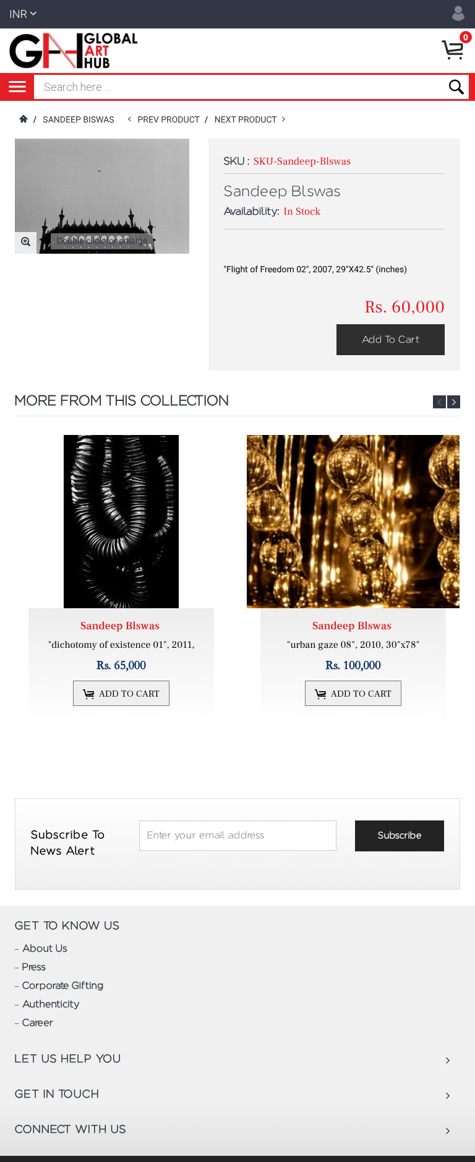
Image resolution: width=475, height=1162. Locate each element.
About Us (44, 949)
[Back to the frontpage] (23, 120)
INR (18, 14)
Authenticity (50, 1005)
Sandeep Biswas (79, 120)
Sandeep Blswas (121, 626)
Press (34, 968)
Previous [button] (439, 401)
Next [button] (453, 401)
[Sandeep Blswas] (121, 521)
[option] (123, 580)
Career (37, 1023)
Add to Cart (390, 340)
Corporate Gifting (62, 986)
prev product (171, 120)
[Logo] (75, 51)
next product (248, 120)
